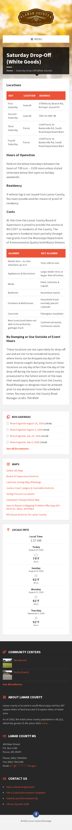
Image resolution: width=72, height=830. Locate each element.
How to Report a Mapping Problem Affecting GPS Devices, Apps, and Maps (33, 507)
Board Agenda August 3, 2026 (26, 429)
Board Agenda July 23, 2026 (25, 436)
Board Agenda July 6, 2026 (24, 442)
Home (9, 70)
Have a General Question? (20, 787)
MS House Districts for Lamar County (26, 514)
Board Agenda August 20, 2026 (27, 423)
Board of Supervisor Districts (22, 476)
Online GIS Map (14, 470)
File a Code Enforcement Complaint (25, 792)
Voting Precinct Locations (20, 494)
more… (46, 723)
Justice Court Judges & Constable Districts (30, 488)
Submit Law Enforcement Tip (22, 798)
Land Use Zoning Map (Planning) (23, 482)
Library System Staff (17, 804)
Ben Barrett (20, 660)
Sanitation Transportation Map (23, 499)
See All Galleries (12, 684)
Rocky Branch (21, 672)
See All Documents (17, 448)
